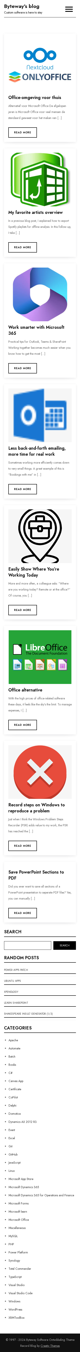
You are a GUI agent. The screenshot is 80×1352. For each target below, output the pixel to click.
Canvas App (16, 1081)
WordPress (15, 1309)
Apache (13, 1040)
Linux (12, 1171)
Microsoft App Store (21, 1179)
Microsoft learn (18, 1211)
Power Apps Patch (16, 970)
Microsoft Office (19, 1220)
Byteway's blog (21, 6)
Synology (14, 1260)
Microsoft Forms (19, 1203)
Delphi (12, 1105)
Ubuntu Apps (12, 981)
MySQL (13, 1236)
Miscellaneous (17, 1228)
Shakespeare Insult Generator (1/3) (28, 1014)
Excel (12, 1138)
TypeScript (15, 1277)
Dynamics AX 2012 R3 (23, 1122)
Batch (12, 1056)
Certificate (15, 1089)
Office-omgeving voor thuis (34, 97)
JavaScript (14, 1162)
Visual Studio (17, 1285)
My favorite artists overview (35, 212)
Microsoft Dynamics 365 (24, 1187)
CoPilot (13, 1097)
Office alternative (25, 690)
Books (12, 1065)
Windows (14, 1301)
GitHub (13, 1154)
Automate (14, 1048)
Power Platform (18, 1252)
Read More (22, 132)
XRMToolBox (17, 1317)
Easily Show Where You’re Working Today (33, 572)
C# (10, 1073)
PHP (11, 1244)
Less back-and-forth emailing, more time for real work (37, 451)
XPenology (11, 992)
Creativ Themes (50, 1346)
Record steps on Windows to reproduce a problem (36, 808)
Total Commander (20, 1269)
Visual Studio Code (20, 1293)
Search (13, 932)
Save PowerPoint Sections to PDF (36, 875)
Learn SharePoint (16, 1003)
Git (10, 1146)
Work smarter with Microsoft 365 (36, 330)
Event (12, 1130)
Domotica (15, 1113)
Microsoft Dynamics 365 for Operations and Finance (41, 1195)
